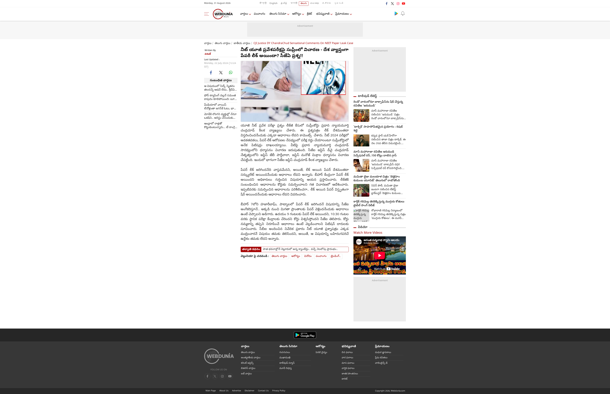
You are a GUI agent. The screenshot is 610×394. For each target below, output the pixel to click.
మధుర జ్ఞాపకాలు (383, 352)
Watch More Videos (367, 233)
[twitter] (392, 3)
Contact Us (263, 391)
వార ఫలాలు (347, 357)
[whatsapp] (231, 72)
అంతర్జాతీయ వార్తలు (250, 357)
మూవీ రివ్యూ (285, 368)
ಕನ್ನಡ (326, 3)
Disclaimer (249, 391)
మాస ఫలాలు (348, 363)
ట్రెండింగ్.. (336, 256)
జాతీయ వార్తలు (242, 43)
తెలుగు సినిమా (277, 14)
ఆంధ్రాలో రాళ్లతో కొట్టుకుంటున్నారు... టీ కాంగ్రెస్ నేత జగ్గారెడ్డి (220, 125)
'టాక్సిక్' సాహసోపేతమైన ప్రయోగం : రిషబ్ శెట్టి (378, 129)
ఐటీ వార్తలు (246, 373)
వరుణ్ (208, 54)
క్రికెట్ (309, 14)
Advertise (236, 391)
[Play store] (396, 13)
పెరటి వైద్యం (321, 352)
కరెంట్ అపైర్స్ (247, 363)
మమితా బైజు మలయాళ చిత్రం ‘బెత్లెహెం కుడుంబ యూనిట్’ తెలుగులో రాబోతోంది (376, 179)
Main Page (211, 391)
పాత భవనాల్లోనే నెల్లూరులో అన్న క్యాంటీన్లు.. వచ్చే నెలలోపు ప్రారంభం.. (300, 249)
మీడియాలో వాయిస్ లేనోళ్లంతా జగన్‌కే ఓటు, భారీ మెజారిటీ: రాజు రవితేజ (220, 107)
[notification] (403, 13)
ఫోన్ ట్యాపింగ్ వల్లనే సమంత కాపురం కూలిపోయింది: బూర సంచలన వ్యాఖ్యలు (220, 97)
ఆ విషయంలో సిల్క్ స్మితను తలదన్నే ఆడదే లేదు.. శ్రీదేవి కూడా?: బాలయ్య (219, 88)
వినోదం (308, 256)
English (274, 3)
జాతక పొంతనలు (350, 373)
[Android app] (305, 335)
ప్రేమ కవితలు (381, 357)
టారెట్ (345, 379)
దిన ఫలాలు (347, 352)
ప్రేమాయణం (342, 14)
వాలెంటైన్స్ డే (381, 363)
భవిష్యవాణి (322, 14)
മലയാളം (314, 3)
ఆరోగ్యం (296, 14)
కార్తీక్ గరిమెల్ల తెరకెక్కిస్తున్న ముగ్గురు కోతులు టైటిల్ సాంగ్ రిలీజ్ (378, 204)
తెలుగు (304, 3)
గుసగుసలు (284, 352)
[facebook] (386, 3)
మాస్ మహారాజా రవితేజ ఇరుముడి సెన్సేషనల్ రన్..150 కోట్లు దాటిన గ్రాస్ (374, 154)
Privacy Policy (278, 391)
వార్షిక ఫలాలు (348, 368)
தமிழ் (284, 3)
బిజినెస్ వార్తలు (248, 368)
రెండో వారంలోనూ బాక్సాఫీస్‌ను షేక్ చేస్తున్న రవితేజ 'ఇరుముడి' (378, 104)
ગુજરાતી (338, 3)
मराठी (294, 3)
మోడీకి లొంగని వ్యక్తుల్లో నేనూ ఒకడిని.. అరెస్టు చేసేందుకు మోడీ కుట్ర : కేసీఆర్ (220, 116)
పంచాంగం (259, 14)
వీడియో (362, 227)
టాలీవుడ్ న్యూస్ (287, 363)
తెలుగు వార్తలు (222, 43)
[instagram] (398, 3)
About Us (223, 391)
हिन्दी (263, 3)
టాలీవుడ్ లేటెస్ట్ (367, 96)
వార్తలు (244, 14)
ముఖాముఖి (285, 357)
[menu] (207, 14)
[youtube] (403, 3)
